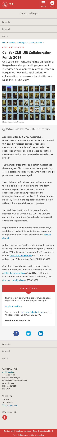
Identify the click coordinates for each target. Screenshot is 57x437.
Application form (13, 306)
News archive (35, 42)
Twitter (28, 333)
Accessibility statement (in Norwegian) (28, 435)
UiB (4, 42)
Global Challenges (28, 13)
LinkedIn (41, 333)
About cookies (45, 431)
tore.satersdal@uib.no (21, 255)
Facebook (16, 333)
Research (6, 29)
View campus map (9, 405)
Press (35, 431)
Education (6, 22)
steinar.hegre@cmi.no (14, 273)
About (5, 36)
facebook (5, 417)
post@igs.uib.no (8, 372)
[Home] (4, 4)
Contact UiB (9, 431)
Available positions (23, 431)
